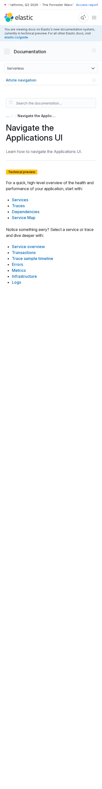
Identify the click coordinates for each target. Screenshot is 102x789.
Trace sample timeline (32, 258)
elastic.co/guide (16, 37)
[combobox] (51, 105)
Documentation (30, 51)
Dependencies (25, 211)
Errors (17, 264)
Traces (18, 205)
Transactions (24, 252)
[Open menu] (94, 50)
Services (20, 199)
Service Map (23, 217)
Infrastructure (24, 276)
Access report (87, 5)
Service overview (28, 246)
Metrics (19, 270)
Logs (16, 282)
